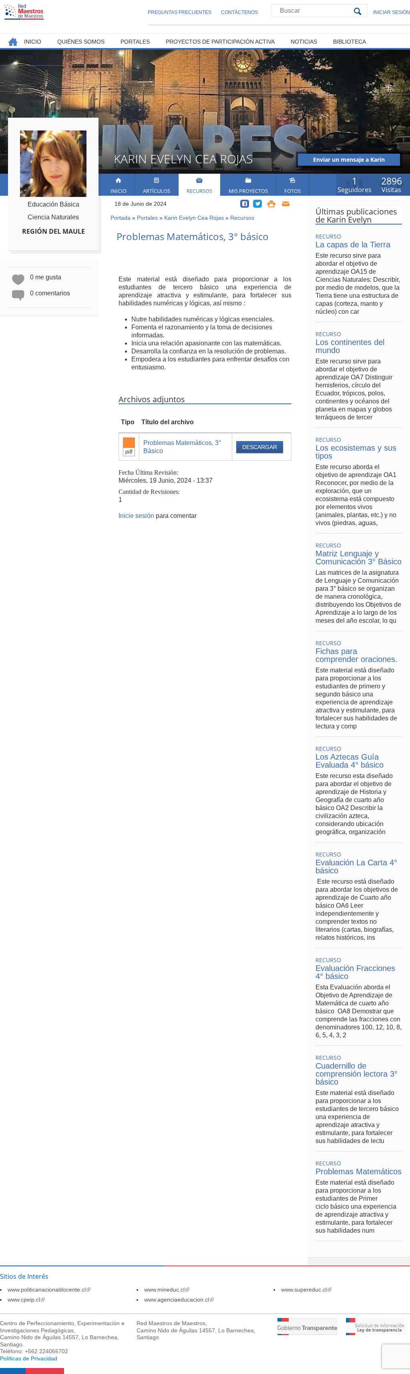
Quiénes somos (81, 41)
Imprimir (271, 204)
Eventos (62, 57)
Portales (147, 218)
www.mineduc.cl (166, 1289)
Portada (121, 218)
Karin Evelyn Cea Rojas (194, 218)
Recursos (199, 191)
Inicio (119, 191)
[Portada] (24, 12)
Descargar (259, 447)
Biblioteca (349, 41)
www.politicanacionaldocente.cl (49, 1289)
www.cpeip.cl (26, 1299)
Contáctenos (239, 12)
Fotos (292, 191)
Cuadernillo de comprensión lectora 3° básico (357, 1073)
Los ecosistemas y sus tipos (356, 451)
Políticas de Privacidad (28, 1358)
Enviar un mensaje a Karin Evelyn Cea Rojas (349, 161)
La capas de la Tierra (353, 244)
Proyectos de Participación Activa (220, 41)
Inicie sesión (136, 515)
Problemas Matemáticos (359, 1171)
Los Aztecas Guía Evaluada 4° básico (350, 760)
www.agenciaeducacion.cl (179, 1299)
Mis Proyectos (248, 191)
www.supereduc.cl (306, 1289)
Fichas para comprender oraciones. (357, 655)
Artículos (156, 191)
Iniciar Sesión (391, 12)
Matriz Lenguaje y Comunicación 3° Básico (359, 557)
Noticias (304, 41)
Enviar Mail (286, 204)
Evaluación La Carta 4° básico (356, 866)
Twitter (257, 204)
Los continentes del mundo (350, 346)
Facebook (244, 204)
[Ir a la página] (307, 1333)
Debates (20, 57)
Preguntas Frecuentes (179, 12)
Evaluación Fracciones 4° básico (355, 972)
